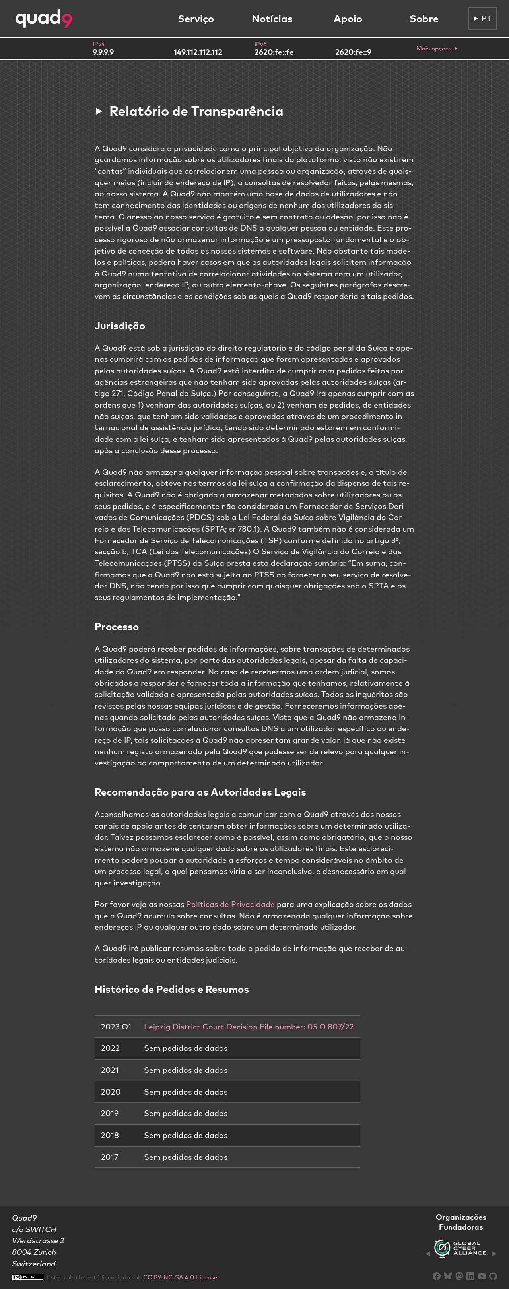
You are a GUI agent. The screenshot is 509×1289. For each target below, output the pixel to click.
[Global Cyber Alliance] (461, 1253)
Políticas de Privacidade (230, 904)
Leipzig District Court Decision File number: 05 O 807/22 (249, 1026)
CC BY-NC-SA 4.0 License (180, 1277)
